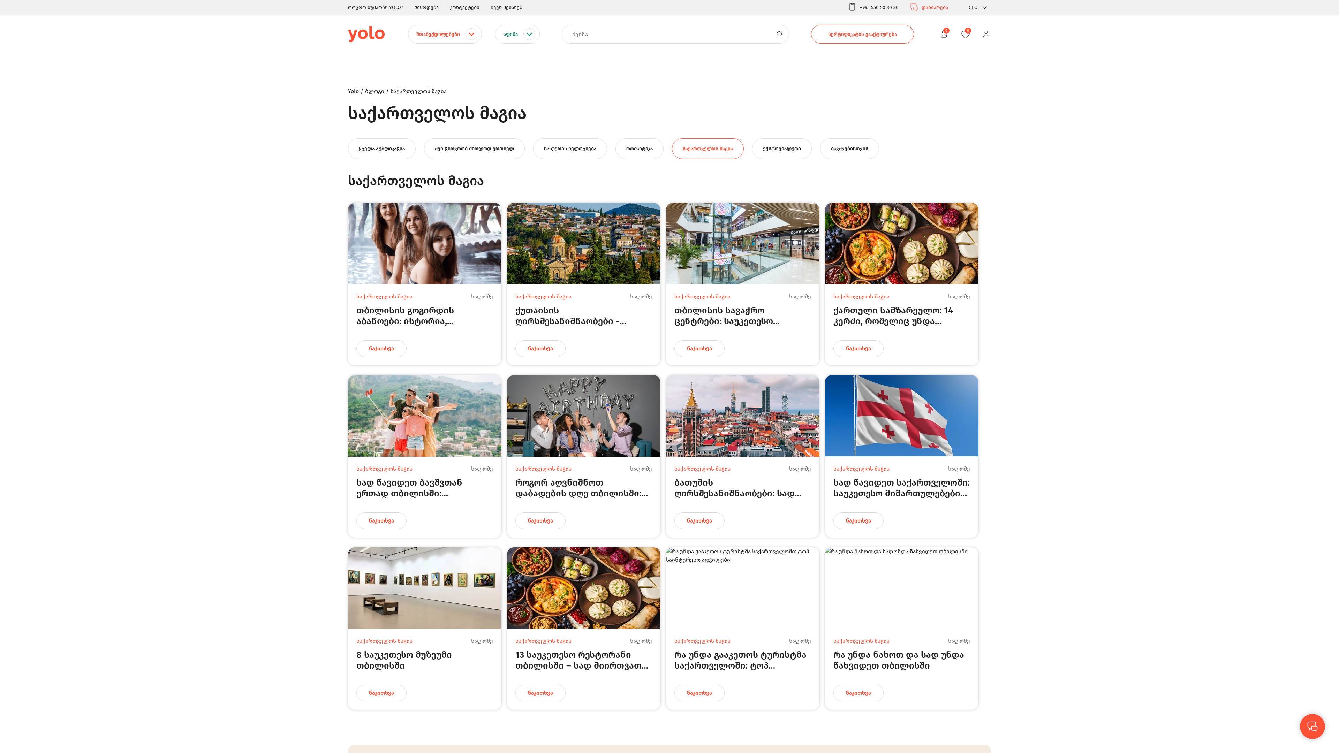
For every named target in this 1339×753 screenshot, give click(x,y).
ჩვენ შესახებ (506, 7)
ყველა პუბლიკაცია (382, 149)
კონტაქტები (464, 7)
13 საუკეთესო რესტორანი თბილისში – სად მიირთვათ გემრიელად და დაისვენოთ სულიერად (578, 660)
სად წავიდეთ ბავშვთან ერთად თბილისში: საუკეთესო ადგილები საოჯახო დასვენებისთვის (415, 488)
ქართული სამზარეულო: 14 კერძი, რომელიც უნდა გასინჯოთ (893, 315)
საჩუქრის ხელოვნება (570, 149)
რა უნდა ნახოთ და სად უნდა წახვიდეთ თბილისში (898, 660)
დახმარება (935, 7)
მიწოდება (426, 7)
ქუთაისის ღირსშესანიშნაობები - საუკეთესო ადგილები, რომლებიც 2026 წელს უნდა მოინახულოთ (577, 315)
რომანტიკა (639, 149)
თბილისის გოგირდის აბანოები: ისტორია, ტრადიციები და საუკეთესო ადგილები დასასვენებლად (418, 315)
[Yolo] (366, 34)
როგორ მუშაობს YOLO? (375, 7)
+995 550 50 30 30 (879, 7)
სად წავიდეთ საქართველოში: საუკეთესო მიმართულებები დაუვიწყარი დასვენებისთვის (901, 488)
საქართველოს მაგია (708, 149)
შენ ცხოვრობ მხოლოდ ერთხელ (474, 149)
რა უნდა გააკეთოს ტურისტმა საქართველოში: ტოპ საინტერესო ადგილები (740, 660)
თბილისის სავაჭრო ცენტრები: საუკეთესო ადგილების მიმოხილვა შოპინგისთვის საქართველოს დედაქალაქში (741, 315)
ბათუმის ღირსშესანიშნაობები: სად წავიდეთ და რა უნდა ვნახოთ (740, 488)
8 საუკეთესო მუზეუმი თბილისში (404, 660)
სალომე (482, 296)
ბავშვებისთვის (849, 149)
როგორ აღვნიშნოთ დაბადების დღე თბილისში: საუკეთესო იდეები (578, 488)
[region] (669, 376)
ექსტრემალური (782, 149)
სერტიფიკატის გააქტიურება (862, 34)
